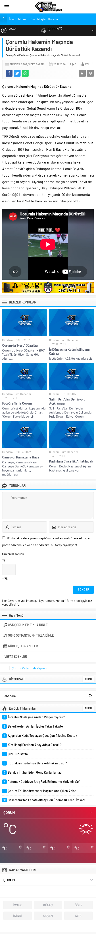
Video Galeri (36, 64)
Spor (24, 64)
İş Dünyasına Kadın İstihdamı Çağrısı (69, 351)
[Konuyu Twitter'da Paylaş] (17, 73)
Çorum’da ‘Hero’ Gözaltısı (20, 345)
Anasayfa (11, 55)
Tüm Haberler (69, 340)
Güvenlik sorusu (13, 554)
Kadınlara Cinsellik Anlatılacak (71, 461)
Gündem (23, 55)
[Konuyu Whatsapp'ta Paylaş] (25, 73)
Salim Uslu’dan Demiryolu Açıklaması (67, 401)
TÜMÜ (88, 679)
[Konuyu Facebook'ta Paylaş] (9, 73)
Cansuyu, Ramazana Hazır (21, 457)
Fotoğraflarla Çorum (17, 403)
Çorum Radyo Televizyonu (29, 668)
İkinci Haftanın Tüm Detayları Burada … (35, 19)
